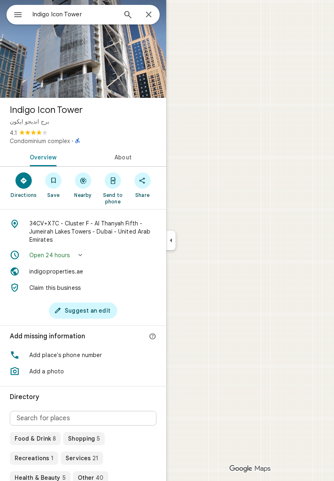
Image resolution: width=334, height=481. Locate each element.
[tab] (41, 156)
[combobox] (74, 14)
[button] (83, 255)
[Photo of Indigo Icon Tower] (83, 49)
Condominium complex (40, 141)
